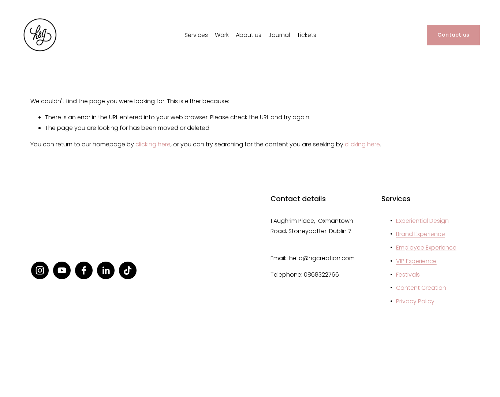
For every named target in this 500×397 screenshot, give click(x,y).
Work (222, 35)
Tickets (306, 35)
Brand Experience (420, 234)
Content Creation (421, 288)
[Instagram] (40, 270)
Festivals (408, 274)
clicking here (153, 144)
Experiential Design (422, 221)
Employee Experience (426, 247)
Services (196, 35)
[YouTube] (62, 270)
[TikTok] (128, 270)
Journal (279, 35)
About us (248, 35)
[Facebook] (84, 270)
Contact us (453, 34)
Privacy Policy (415, 301)
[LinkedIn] (106, 270)
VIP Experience (416, 261)
